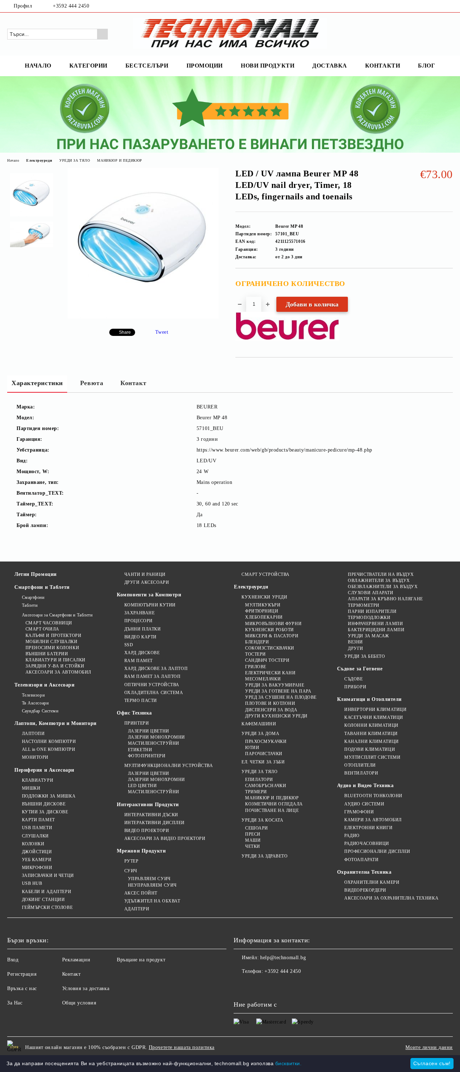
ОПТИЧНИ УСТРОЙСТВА (151, 684)
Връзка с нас (22, 988)
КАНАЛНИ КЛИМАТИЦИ (371, 741)
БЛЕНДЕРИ (257, 641)
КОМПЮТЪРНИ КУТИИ (150, 604)
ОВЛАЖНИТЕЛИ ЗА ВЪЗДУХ (379, 580)
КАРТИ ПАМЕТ (38, 819)
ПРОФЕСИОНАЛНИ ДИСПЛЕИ (377, 851)
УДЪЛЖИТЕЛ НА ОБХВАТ (152, 901)
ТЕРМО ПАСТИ (140, 700)
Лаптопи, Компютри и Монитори (55, 723)
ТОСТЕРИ (255, 654)
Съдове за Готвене (360, 668)
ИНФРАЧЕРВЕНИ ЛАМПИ (375, 623)
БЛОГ (426, 66)
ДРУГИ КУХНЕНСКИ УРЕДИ (276, 715)
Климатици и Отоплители (369, 699)
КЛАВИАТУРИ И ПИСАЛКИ (56, 659)
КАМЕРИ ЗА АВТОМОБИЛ (373, 819)
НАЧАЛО (38, 66)
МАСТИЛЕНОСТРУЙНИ (153, 743)
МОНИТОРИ (35, 757)
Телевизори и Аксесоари (44, 685)
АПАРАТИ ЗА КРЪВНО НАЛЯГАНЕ (385, 598)
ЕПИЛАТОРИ (259, 779)
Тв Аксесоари (35, 703)
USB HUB (32, 883)
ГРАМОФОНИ (359, 811)
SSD (128, 644)
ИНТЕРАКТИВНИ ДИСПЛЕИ (154, 822)
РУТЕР (131, 861)
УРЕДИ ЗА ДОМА (260, 733)
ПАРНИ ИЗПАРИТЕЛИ (372, 611)
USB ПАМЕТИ (37, 827)
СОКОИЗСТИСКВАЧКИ (269, 648)
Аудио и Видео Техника (365, 785)
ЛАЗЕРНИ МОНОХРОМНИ (156, 737)
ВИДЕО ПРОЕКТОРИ (146, 830)
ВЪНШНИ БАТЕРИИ (47, 653)
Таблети (29, 605)
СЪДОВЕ (353, 678)
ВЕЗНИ (355, 641)
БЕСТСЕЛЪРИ (147, 66)
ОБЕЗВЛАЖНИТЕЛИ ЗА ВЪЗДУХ (383, 586)
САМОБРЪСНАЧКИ (265, 785)
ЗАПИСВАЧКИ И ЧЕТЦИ (48, 875)
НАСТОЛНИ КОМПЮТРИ (49, 741)
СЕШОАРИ (256, 828)
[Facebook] (438, 6)
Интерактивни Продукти (148, 804)
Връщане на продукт (141, 959)
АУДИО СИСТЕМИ (364, 804)
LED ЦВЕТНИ (142, 785)
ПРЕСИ (252, 834)
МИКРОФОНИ (37, 867)
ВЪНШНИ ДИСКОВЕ (43, 804)
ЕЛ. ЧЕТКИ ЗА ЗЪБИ (263, 761)
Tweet (162, 332)
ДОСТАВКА (329, 66)
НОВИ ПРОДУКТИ (267, 66)
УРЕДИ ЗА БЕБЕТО (364, 656)
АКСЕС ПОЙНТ (140, 893)
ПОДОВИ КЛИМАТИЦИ (369, 749)
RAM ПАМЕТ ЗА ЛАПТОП (152, 676)
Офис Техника (134, 713)
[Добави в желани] (447, 286)
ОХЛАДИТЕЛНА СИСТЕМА (153, 692)
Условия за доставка (86, 988)
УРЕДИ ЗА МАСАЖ (368, 635)
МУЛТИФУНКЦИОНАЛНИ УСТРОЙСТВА (168, 765)
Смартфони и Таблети (42, 587)
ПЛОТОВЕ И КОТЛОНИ (270, 703)
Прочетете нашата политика (182, 1047)
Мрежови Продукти (141, 851)
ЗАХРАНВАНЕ (139, 612)
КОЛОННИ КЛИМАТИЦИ (371, 725)
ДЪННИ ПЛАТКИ (142, 629)
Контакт (133, 383)
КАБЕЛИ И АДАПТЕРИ (46, 891)
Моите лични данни (429, 1047)
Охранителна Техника (364, 872)
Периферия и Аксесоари (44, 770)
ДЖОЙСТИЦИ (37, 851)
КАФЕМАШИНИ (259, 723)
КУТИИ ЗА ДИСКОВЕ (45, 811)
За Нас (14, 1003)
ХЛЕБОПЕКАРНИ (263, 617)
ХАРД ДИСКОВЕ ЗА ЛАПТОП (156, 668)
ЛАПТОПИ (33, 733)
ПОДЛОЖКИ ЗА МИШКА (48, 796)
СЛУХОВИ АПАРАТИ (370, 592)
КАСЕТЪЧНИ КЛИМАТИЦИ (373, 717)
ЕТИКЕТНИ (140, 749)
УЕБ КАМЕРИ (36, 859)
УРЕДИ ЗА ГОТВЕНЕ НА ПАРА (278, 691)
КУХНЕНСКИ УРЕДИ (264, 597)
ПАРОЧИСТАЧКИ (263, 753)
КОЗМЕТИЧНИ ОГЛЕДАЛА (274, 804)
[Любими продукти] (434, 33)
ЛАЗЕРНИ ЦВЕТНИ (148, 731)
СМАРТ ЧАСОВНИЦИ (49, 622)
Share (125, 332)
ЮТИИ (252, 747)
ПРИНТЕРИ (136, 723)
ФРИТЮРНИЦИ (261, 611)
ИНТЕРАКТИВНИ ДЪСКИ (151, 814)
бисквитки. (288, 1063)
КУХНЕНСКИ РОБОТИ (269, 629)
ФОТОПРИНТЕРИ (146, 755)
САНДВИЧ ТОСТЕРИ (267, 660)
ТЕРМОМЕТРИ (364, 605)
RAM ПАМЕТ (138, 660)
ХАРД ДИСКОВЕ (142, 652)
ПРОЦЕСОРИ (138, 620)
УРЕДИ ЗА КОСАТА (262, 820)
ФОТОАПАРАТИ (361, 859)
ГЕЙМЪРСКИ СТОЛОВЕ (47, 907)
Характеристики (37, 383)
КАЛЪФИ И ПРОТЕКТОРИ (53, 635)
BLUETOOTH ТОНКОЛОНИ (373, 795)
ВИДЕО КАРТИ (140, 636)
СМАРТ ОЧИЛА (42, 629)
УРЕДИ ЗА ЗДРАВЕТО (265, 856)
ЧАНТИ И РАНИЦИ (144, 574)
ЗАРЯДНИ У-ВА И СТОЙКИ (55, 666)
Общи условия (79, 1003)
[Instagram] (449, 6)
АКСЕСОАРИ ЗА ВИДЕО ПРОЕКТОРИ (164, 838)
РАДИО (352, 835)
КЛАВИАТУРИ (37, 780)
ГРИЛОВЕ (255, 666)
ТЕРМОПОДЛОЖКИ (369, 617)
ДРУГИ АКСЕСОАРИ (146, 582)
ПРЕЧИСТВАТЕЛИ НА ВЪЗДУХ (381, 574)
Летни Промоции (35, 574)
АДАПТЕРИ (136, 908)
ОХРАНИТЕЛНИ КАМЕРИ (371, 882)
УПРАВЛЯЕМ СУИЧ (149, 878)
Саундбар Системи (40, 710)
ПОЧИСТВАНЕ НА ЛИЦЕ (272, 810)
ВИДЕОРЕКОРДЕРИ (365, 890)
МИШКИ (31, 788)
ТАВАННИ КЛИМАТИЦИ (371, 733)
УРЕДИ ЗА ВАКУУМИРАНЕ (274, 685)
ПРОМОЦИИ (205, 66)
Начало (13, 160)
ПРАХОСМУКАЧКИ (265, 741)
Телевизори (33, 695)
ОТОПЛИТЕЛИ (360, 765)
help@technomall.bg (283, 957)
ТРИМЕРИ (256, 791)
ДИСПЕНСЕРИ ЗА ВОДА (271, 709)
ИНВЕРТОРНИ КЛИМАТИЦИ (375, 709)
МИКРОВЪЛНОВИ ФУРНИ (273, 623)
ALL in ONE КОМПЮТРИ (48, 749)
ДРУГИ (355, 648)
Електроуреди (39, 160)
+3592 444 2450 (71, 6)
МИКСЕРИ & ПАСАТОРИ (271, 635)
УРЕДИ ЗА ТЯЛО (74, 160)
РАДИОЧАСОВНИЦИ (366, 843)
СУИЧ (130, 870)
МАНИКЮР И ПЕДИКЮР (119, 160)
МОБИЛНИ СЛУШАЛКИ (52, 641)
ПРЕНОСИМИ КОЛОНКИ (52, 647)
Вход (12, 959)
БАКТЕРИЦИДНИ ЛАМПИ (376, 629)
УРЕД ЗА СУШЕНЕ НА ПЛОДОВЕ (281, 697)
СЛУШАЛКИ (35, 835)
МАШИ (253, 840)
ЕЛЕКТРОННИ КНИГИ (368, 827)
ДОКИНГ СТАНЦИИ (43, 899)
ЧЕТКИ (252, 846)
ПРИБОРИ (355, 686)
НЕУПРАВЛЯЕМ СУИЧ (152, 885)
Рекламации (76, 959)
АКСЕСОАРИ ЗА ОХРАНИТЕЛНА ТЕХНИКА (391, 898)
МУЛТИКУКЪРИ (262, 604)
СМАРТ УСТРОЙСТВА (266, 574)
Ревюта (91, 383)
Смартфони (33, 597)
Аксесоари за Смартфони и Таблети (57, 615)
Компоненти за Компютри (149, 594)
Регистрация (21, 974)
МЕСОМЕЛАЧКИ (263, 678)
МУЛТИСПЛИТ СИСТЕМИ (372, 757)
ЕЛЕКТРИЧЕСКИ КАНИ (270, 672)
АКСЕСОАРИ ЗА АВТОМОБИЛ (58, 672)
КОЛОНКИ (33, 843)
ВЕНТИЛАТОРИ (361, 773)
